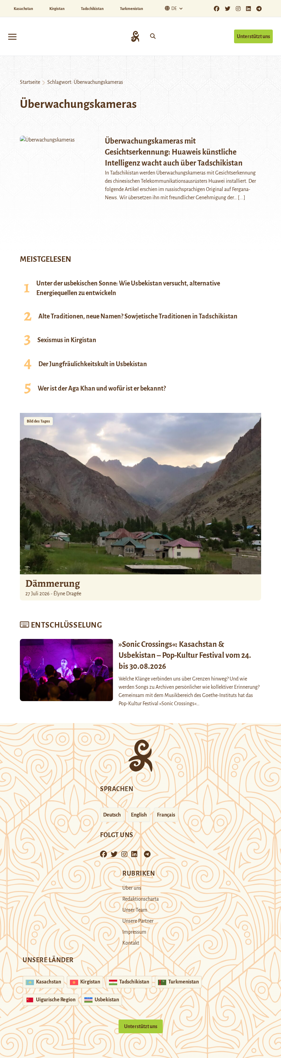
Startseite (30, 82)
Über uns (131, 888)
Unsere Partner (138, 921)
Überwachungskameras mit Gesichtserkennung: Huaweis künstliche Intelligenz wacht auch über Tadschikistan (174, 152)
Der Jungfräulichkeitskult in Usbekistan (92, 364)
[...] (241, 197)
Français (166, 815)
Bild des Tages (38, 421)
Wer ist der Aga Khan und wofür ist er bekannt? (102, 388)
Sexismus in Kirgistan (66, 340)
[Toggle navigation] (12, 36)
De (174, 8)
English (139, 815)
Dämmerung (52, 583)
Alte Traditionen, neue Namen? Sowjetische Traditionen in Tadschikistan (137, 316)
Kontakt (130, 943)
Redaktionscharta (140, 899)
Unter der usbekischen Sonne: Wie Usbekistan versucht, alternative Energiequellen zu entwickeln (128, 288)
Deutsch (112, 815)
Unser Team (134, 910)
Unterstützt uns (253, 36)
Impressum (134, 932)
